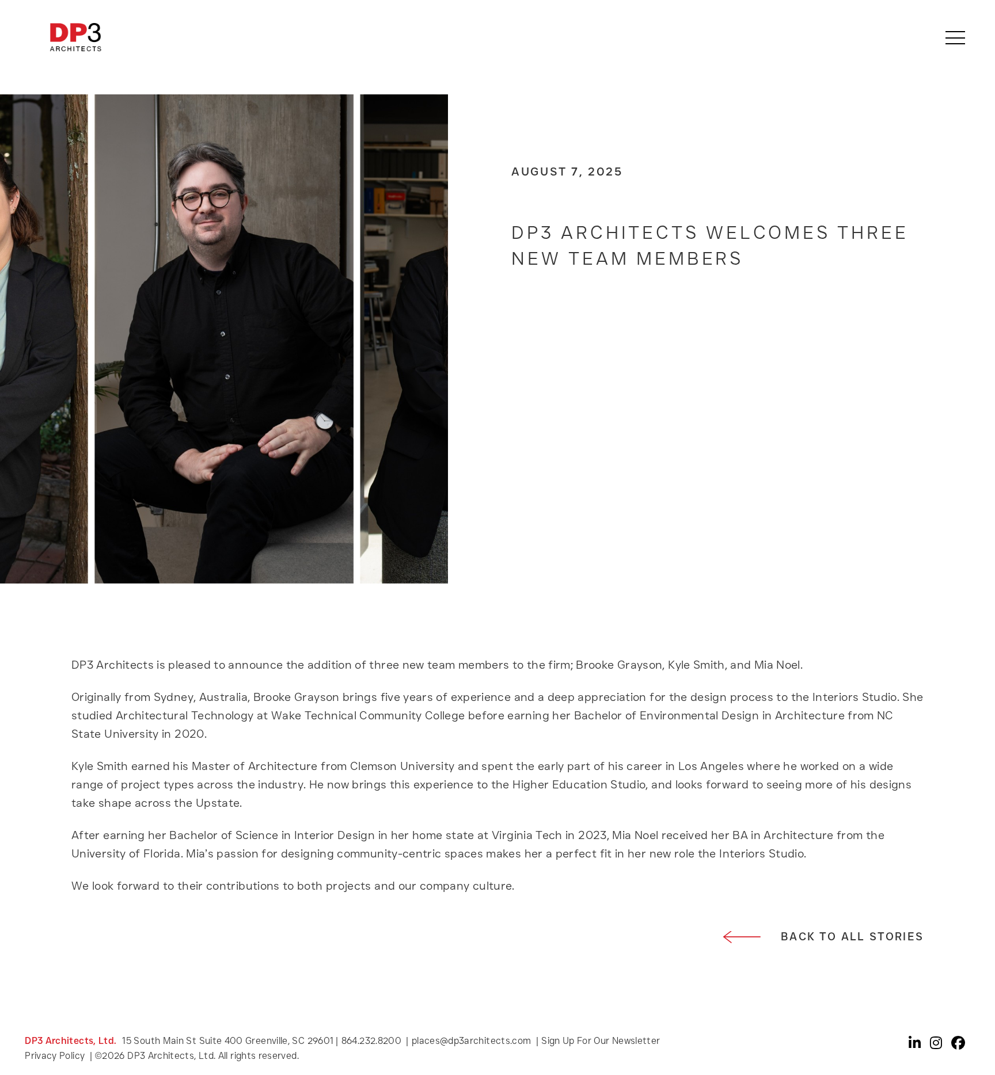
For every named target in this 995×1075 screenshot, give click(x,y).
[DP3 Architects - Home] (75, 37)
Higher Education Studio (578, 784)
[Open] (955, 37)
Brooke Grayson (296, 697)
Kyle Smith (99, 766)
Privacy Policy (56, 1055)
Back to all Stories (852, 936)
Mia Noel (635, 835)
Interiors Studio (854, 697)
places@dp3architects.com (471, 1040)
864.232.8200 (371, 1040)
